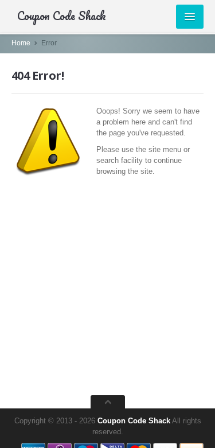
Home (20, 43)
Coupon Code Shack (133, 420)
